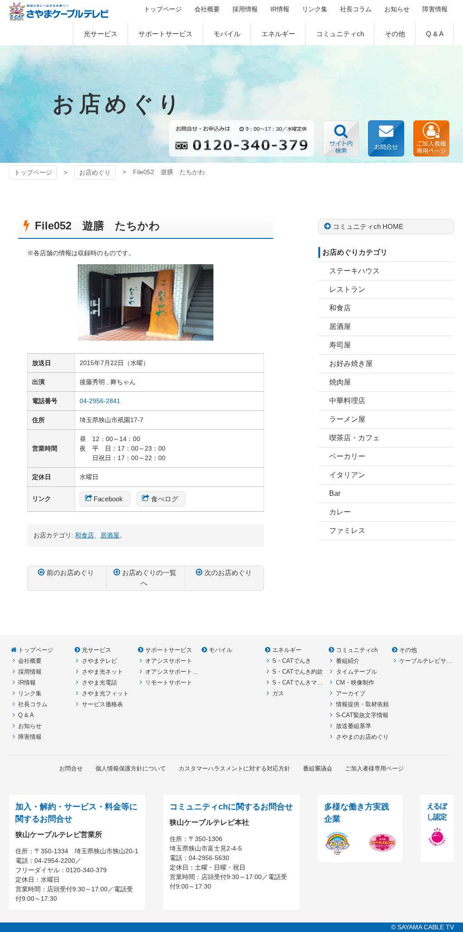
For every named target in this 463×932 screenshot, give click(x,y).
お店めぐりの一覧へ (149, 578)
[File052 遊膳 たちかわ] (145, 335)
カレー (340, 512)
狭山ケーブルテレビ (59, 11)
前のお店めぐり (70, 572)
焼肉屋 (340, 382)
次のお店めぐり (228, 572)
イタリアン (347, 475)
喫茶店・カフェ (354, 438)
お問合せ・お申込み (386, 138)
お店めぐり (95, 172)
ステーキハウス (354, 271)
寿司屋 (340, 345)
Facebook (108, 499)
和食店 (340, 308)
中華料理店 (347, 400)
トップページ (33, 172)
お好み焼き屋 (351, 363)
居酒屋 (340, 326)
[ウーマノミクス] (382, 851)
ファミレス (347, 530)
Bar (334, 493)
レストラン (347, 289)
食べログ (164, 499)
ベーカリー (347, 456)
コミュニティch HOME (368, 226)
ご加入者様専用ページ (431, 138)
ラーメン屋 (347, 419)
